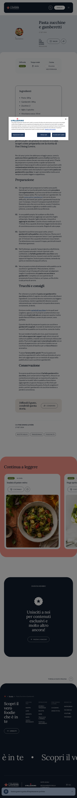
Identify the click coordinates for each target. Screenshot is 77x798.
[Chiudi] (66, 119)
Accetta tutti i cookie (58, 134)
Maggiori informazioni (50, 129)
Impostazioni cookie (18, 134)
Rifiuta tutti (44, 134)
